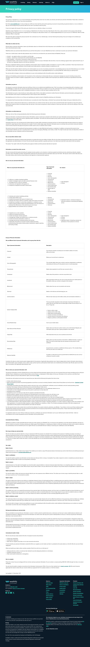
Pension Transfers (77, 591)
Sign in (81, 2)
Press (47, 592)
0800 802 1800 (13, 587)
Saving (28, 2)
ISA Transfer (75, 605)
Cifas (38, 375)
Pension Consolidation (78, 593)
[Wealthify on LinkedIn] (11, 593)
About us (47, 2)
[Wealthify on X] (13, 593)
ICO (70, 566)
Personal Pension (77, 589)
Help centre (48, 584)
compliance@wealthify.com (24, 452)
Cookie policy (63, 588)
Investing (23, 2)
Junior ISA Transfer (77, 600)
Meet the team (49, 583)
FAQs (53, 2)
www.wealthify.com (15, 24)
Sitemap (61, 594)
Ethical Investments (77, 595)
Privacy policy (63, 586)
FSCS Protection (49, 595)
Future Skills (49, 599)
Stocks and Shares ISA (78, 583)
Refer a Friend (49, 597)
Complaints (62, 592)
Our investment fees (50, 588)
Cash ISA (75, 588)
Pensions (35, 2)
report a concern (64, 566)
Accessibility (62, 590)
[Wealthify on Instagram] (8, 593)
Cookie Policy (11, 119)
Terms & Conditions (64, 584)
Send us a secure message (19, 588)
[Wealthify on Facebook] (6, 593)
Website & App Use (64, 583)
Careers (47, 590)
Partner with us (49, 594)
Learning (41, 2)
